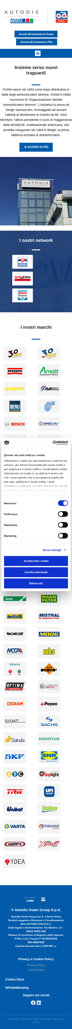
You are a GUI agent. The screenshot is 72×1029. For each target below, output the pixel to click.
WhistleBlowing (17, 987)
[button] (38, 53)
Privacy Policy (36, 965)
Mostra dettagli (52, 549)
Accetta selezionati (36, 572)
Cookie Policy (36, 969)
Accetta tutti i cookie (36, 560)
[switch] (63, 514)
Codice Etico (14, 979)
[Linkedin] (39, 1002)
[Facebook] (33, 1002)
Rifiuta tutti (36, 583)
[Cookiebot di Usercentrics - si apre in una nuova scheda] (52, 442)
